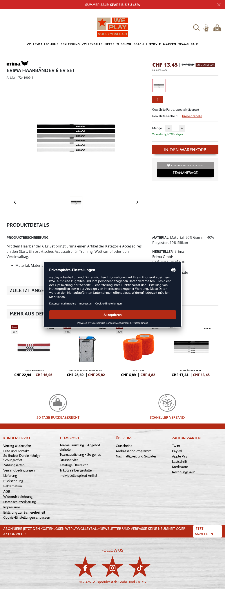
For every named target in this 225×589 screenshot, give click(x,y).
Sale (194, 44)
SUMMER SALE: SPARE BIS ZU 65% (112, 5)
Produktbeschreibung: (28, 237)
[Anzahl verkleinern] (168, 128)
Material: (160, 237)
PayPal (177, 451)
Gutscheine (124, 446)
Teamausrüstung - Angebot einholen (80, 447)
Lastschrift (179, 461)
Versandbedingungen (19, 470)
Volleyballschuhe (42, 44)
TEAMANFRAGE (185, 173)
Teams (183, 44)
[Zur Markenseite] (18, 64)
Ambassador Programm (133, 451)
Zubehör (123, 44)
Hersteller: (163, 251)
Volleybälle (92, 44)
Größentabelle (192, 116)
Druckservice (69, 460)
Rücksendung (13, 481)
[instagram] (112, 566)
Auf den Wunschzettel (187, 165)
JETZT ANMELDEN (204, 531)
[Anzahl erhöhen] (182, 128)
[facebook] (85, 566)
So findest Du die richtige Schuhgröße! (21, 458)
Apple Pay (179, 456)
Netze (109, 44)
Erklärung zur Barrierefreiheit (24, 512)
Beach (139, 44)
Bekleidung (70, 44)
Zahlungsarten (14, 465)
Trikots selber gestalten (77, 470)
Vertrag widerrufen (17, 446)
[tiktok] (140, 566)
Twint (176, 446)
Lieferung (10, 475)
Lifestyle (153, 44)
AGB (6, 491)
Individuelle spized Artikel (78, 475)
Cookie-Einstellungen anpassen (26, 517)
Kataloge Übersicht (74, 465)
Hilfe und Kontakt (16, 451)
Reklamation (12, 486)
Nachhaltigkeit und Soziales (136, 456)
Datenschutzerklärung (19, 502)
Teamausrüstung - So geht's (80, 454)
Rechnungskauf (183, 472)
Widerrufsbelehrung (18, 497)
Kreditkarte (180, 467)
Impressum (11, 507)
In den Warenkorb (185, 149)
